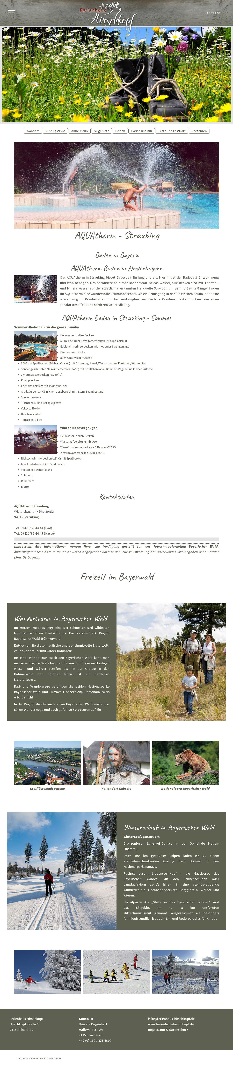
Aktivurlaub (79, 131)
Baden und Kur (141, 131)
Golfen (120, 131)
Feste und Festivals (171, 131)
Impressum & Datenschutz (168, 1029)
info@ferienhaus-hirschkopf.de (171, 1018)
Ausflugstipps (55, 131)
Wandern (32, 131)
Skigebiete (101, 131)
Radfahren (199, 131)
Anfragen (213, 13)
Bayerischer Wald (203, 546)
